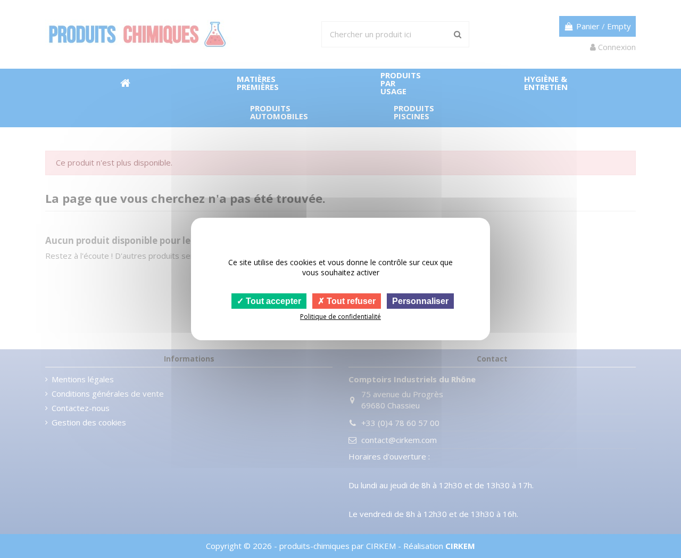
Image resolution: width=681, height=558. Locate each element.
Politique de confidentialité (340, 316)
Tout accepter (272, 301)
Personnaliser (420, 301)
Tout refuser (350, 301)
